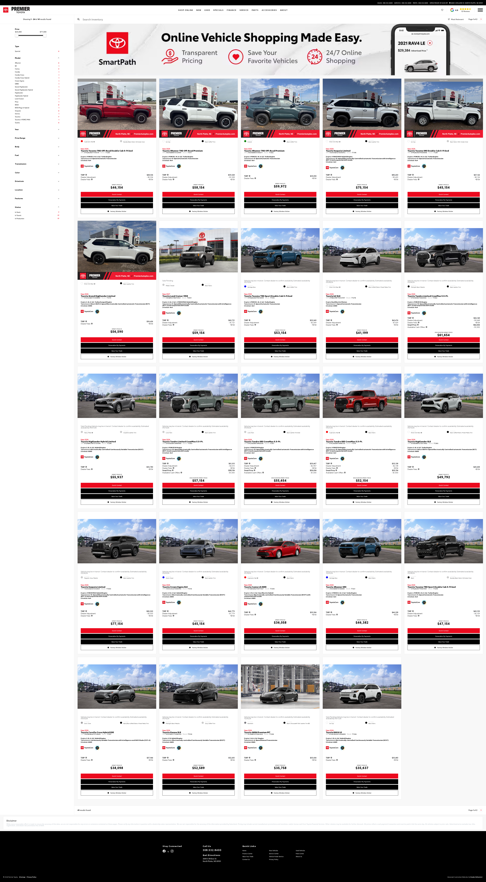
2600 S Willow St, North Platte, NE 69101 (466, 3)
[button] (154, 107)
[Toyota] (5, 10)
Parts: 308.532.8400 (420, 3)
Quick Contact (117, 194)
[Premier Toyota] (21, 10)
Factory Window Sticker (118, 211)
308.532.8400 (212, 850)
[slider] (16, 35)
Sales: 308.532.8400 (385, 3)
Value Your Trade (116, 205)
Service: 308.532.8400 (402, 3)
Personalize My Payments (116, 200)
